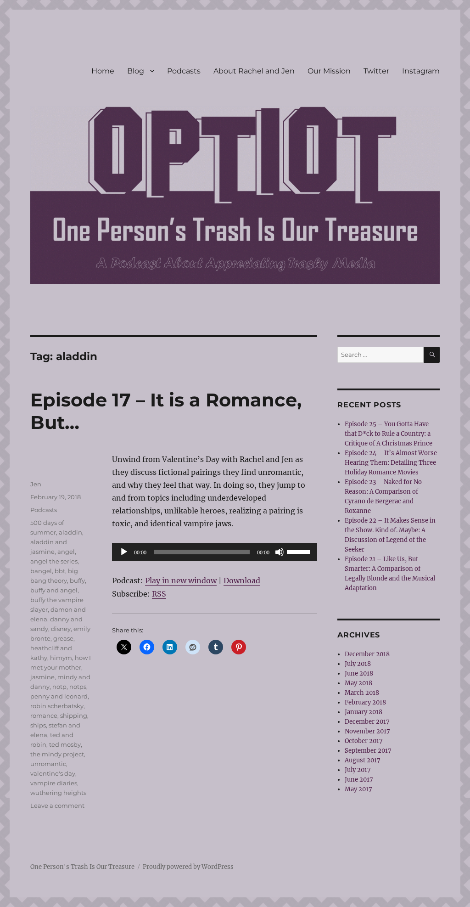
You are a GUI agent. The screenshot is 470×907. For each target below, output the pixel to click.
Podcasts (184, 71)
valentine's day (52, 773)
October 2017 (364, 741)
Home (102, 71)
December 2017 (367, 722)
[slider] (300, 551)
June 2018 (359, 673)
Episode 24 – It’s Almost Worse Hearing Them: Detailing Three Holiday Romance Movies (391, 462)
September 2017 (368, 751)
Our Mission (329, 71)
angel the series (54, 561)
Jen (35, 484)
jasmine (42, 677)
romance (43, 715)
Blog (135, 71)
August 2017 (362, 760)
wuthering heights (58, 792)
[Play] (124, 552)
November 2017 (367, 731)
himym (61, 657)
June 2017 (359, 779)
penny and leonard (59, 696)
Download (242, 580)
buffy (77, 580)
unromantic (48, 763)
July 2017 (358, 770)
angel (66, 551)
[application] (214, 552)
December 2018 (367, 654)
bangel (41, 571)
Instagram (421, 71)
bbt (60, 571)
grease (63, 638)
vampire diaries (53, 783)
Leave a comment (57, 805)
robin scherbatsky (57, 706)
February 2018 (365, 702)
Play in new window (181, 580)
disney (61, 628)
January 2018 (363, 712)
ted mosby (65, 744)
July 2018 (358, 664)
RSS (159, 593)
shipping (73, 715)
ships (38, 725)
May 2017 (358, 789)
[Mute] (279, 552)
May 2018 (358, 683)
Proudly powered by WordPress (188, 867)
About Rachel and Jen (254, 71)
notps (77, 686)
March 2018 (362, 693)
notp (59, 686)
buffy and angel (54, 590)
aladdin (70, 532)
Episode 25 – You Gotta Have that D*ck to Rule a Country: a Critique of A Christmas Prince (388, 433)
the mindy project (57, 754)
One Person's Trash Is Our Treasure (82, 867)
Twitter (376, 71)
